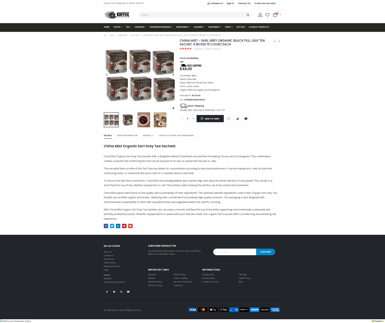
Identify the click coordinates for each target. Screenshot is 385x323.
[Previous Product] (275, 41)
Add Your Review (212, 48)
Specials (152, 274)
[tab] (108, 136)
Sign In (230, 3)
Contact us (109, 255)
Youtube (128, 292)
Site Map (243, 274)
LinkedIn (118, 226)
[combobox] (195, 15)
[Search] (248, 15)
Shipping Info (208, 274)
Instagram (121, 292)
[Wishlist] (267, 15)
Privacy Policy (208, 278)
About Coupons (155, 285)
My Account (109, 259)
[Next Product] (279, 41)
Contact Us (244, 3)
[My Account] (260, 15)
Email (130, 226)
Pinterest (124, 226)
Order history (110, 262)
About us (108, 251)
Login (106, 269)
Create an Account (265, 3)
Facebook (106, 226)
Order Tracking (180, 278)
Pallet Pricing (179, 274)
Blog (241, 281)
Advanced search (112, 266)
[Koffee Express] (116, 15)
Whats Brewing (155, 281)
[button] (173, 108)
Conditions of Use (210, 281)
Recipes (151, 278)
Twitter (112, 226)
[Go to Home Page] (105, 35)
